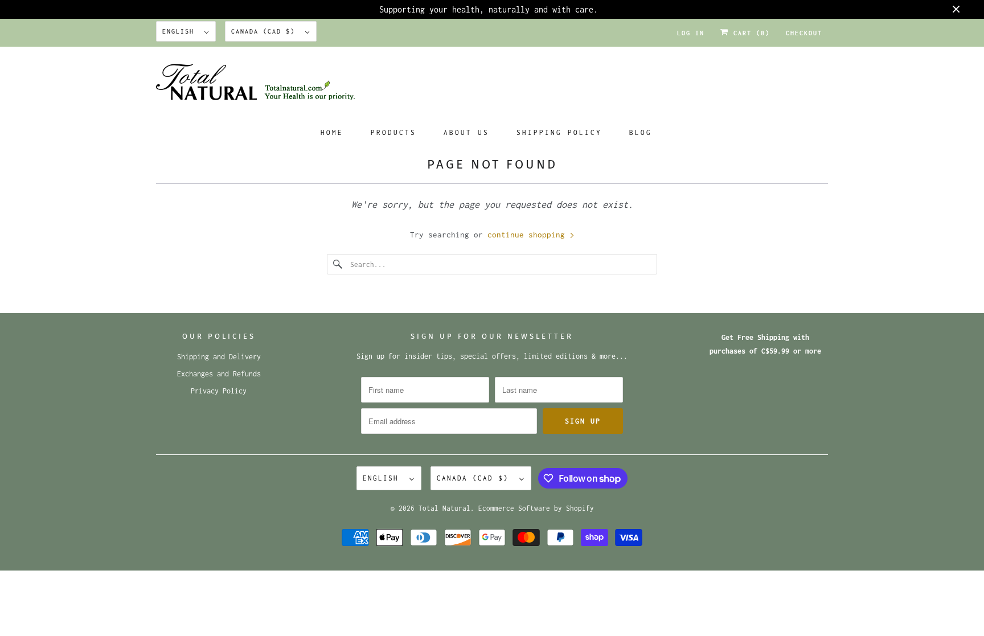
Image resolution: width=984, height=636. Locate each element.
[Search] (338, 264)
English (180, 31)
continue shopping (528, 234)
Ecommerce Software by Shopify (536, 508)
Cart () (749, 33)
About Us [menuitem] (466, 132)
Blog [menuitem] (640, 132)
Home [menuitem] (332, 132)
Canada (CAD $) (265, 31)
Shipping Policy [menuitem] (559, 132)
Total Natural (444, 508)
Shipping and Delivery (219, 356)
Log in (690, 33)
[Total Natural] (492, 86)
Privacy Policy (219, 391)
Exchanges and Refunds (219, 374)
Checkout (804, 33)
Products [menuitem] (393, 132)
